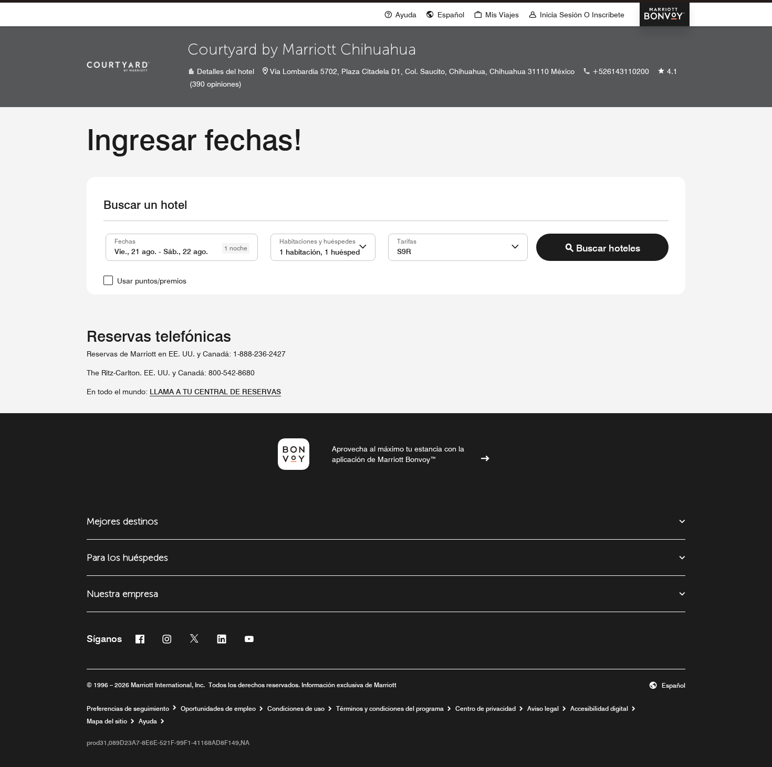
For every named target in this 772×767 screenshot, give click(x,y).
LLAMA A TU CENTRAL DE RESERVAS (215, 391)
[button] (363, 247)
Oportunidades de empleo (218, 708)
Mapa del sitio (107, 721)
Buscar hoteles (608, 248)
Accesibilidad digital (599, 708)
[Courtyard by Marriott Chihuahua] (118, 67)
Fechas (124, 241)
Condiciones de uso (296, 708)
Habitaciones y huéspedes (317, 241)
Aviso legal (543, 708)
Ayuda (148, 721)
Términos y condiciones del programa (390, 708)
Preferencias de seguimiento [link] (128, 708)
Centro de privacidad (485, 708)
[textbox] (182, 247)
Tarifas (406, 241)
